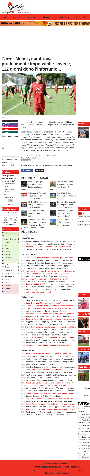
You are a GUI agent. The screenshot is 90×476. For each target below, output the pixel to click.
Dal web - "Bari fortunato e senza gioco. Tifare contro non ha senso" (66, 204)
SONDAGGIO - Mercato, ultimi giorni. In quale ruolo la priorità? (36, 204)
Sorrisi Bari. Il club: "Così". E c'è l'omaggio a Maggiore (66, 195)
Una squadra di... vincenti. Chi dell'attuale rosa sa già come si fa (50, 409)
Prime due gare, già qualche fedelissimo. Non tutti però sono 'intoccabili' (53, 244)
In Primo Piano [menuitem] (63, 17)
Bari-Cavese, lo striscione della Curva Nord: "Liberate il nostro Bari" (51, 375)
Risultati (10, 204)
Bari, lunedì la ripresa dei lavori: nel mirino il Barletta (37, 213)
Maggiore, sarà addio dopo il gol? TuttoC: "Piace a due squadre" (50, 322)
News (29, 156)
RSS (78, 467)
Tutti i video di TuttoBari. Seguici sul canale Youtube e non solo (36, 195)
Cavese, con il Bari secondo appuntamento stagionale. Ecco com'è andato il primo (57, 380)
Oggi (80, 213)
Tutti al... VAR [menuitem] (80, 17)
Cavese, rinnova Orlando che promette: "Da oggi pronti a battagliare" (52, 388)
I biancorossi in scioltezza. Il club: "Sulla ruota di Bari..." (46, 343)
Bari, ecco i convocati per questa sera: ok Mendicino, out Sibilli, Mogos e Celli (55, 399)
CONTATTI (65, 467)
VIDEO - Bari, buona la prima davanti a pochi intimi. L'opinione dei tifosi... (53, 330)
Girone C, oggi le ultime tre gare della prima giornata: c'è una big (50, 241)
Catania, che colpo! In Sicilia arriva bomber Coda (44, 396)
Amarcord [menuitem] (32, 17)
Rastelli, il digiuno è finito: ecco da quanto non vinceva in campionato (52, 319)
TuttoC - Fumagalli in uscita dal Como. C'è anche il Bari (46, 268)
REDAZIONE (46, 467)
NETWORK (37, 467)
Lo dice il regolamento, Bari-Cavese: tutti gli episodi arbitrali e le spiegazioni (54, 306)
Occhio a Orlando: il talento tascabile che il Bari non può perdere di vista (53, 385)
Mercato (81, 332)
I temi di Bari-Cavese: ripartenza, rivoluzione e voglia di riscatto (49, 383)
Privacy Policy (64, 463)
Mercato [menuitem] (46, 17)
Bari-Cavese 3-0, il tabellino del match (40, 364)
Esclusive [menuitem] (17, 17)
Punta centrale (8, 197)
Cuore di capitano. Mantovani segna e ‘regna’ (43, 303)
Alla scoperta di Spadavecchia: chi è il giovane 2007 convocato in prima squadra (56, 391)
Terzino (6, 186)
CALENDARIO (56, 467)
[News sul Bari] (16, 7)
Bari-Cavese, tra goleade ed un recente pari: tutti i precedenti (49, 401)
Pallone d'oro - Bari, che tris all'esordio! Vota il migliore (46, 335)
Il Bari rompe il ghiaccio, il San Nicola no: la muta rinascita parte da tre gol (54, 356)
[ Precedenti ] (10, 224)
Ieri (84, 213)
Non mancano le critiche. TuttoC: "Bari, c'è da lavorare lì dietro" (66, 213)
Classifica (6, 229)
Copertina (82, 124)
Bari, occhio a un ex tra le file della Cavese (42, 378)
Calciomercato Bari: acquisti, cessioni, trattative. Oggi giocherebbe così (53, 266)
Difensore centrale (9, 183)
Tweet (40, 170)
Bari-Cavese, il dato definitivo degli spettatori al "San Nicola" (48, 372)
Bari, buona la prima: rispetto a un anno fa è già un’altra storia (49, 258)
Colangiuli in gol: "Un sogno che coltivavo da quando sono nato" (50, 340)
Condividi (28, 170)
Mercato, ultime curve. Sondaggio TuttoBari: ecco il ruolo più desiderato (53, 249)
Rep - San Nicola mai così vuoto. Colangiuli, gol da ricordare (65, 222)
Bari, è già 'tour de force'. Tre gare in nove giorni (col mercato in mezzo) (52, 271)
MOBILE (73, 467)
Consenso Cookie (52, 463)
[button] (10, 200)
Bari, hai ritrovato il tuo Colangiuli (38, 292)
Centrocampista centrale (9, 190)
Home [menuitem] (4, 17)
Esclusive (82, 295)
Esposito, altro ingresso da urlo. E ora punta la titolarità (46, 279)
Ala (5, 194)
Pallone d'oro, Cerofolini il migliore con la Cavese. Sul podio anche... (52, 287)
